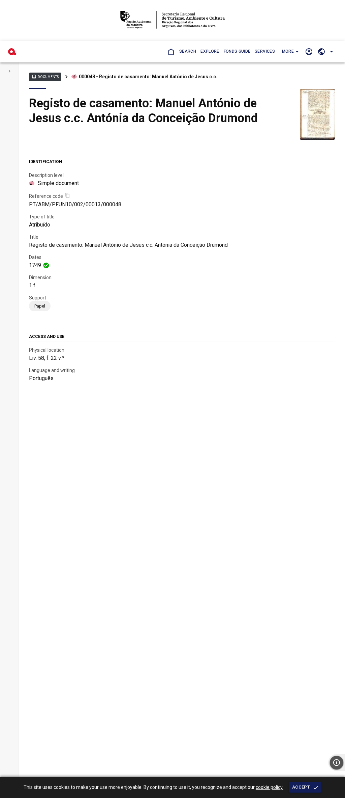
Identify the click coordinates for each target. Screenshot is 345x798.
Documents (45, 76)
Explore (209, 51)
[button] (290, 51)
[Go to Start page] (170, 51)
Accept (301, 787)
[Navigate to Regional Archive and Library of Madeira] (172, 20)
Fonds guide (237, 51)
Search (187, 51)
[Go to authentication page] (309, 51)
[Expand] (9, 71)
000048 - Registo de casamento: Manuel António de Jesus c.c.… (150, 76)
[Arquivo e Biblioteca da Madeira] (12, 51)
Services (265, 51)
